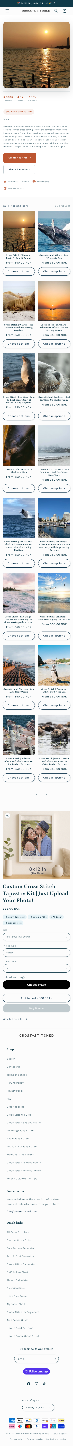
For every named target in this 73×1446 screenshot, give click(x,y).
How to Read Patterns (20, 1328)
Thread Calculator (18, 1280)
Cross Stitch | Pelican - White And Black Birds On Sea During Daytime (18, 761)
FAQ (9, 1098)
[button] (7, 11)
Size (5, 929)
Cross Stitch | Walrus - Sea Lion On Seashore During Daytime (18, 328)
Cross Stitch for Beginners (23, 1312)
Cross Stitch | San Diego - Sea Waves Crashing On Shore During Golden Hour (19, 620)
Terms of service (35, 1439)
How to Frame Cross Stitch (23, 1336)
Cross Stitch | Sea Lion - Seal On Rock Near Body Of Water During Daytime (19, 400)
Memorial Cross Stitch (20, 1154)
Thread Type (9, 945)
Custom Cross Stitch (20, 1240)
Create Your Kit (17, 157)
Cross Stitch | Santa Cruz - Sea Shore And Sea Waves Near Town (54, 472)
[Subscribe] (54, 1359)
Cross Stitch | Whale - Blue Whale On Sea (54, 256)
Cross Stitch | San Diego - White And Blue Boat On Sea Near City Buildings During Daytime (54, 546)
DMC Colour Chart (17, 1272)
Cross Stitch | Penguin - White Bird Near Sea (54, 690)
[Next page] (46, 795)
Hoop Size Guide (17, 1296)
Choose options (19, 271)
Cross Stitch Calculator (21, 1264)
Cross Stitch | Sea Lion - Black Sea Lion (19, 470)
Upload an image (14, 977)
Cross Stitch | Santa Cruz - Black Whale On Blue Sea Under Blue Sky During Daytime (18, 546)
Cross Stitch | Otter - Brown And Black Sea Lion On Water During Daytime (54, 761)
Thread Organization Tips (22, 1178)
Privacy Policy (15, 1090)
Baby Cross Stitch (18, 1138)
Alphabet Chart (16, 1304)
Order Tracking (15, 1106)
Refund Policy (15, 1082)
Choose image (36, 984)
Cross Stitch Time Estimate (24, 1170)
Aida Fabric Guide (17, 1320)
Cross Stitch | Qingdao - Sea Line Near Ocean (18, 690)
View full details (13, 1019)
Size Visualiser (16, 1288)
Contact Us (14, 1066)
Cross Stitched (22, 1434)
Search (11, 1058)
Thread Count (10, 961)
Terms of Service (17, 1074)
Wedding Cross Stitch (20, 1130)
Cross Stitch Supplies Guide (24, 1122)
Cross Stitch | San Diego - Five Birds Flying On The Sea (54, 618)
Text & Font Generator (20, 1256)
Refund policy (60, 1434)
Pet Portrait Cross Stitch (22, 1146)
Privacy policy (16, 1439)
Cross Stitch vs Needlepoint (24, 1162)
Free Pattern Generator (21, 1248)
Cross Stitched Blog (19, 1114)
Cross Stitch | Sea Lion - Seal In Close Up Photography (54, 398)
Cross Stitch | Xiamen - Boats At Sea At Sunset (19, 256)
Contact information (56, 1439)
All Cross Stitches (18, 1232)
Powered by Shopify (39, 1434)
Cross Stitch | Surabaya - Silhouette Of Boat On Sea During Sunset (54, 328)
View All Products (19, 169)
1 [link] (26, 794)
